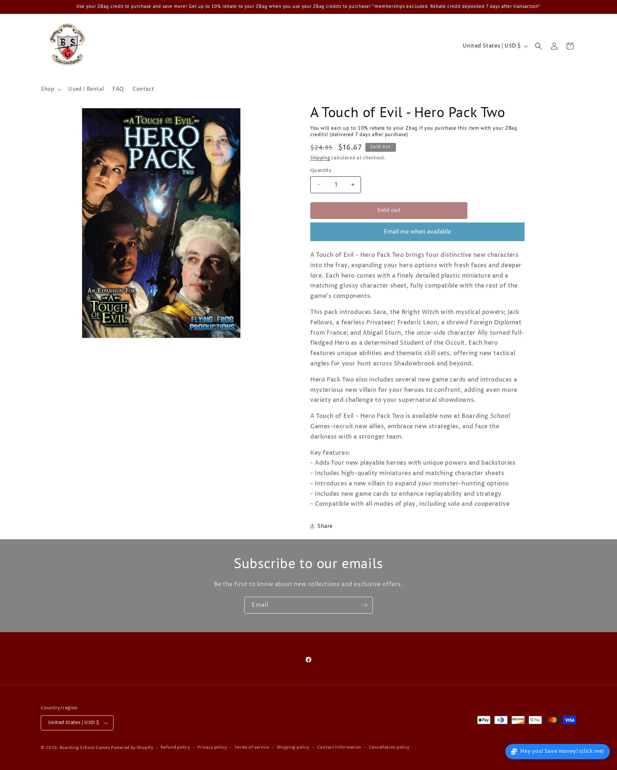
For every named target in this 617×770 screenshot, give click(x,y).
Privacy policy (212, 747)
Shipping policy (293, 747)
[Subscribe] (364, 605)
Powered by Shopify (132, 747)
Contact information (339, 747)
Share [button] (325, 526)
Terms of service (252, 747)
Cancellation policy (389, 747)
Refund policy (175, 747)
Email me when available (417, 232)
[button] (50, 89)
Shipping (320, 158)
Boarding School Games (85, 747)
